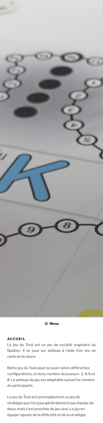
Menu (54, 323)
